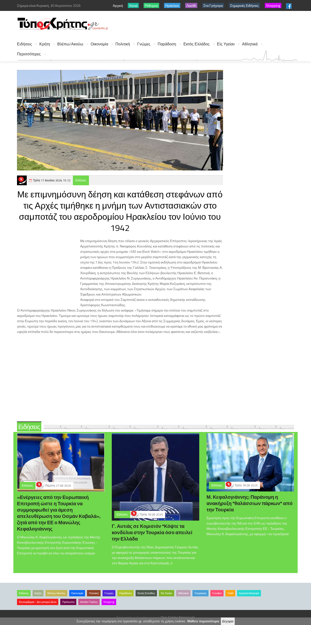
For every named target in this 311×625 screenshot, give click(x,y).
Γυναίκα (217, 593)
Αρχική (118, 5)
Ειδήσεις (24, 44)
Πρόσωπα (68, 602)
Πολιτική (122, 44)
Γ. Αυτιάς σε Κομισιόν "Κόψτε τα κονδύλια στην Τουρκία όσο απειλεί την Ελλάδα (152, 532)
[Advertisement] (209, 24)
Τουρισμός (200, 593)
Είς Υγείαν (226, 44)
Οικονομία (99, 44)
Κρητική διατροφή (249, 593)
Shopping (109, 602)
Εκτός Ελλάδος (196, 44)
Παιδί (230, 593)
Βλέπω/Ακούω (70, 44)
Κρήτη (44, 44)
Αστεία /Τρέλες (89, 602)
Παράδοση (167, 44)
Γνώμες (143, 44)
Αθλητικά (250, 44)
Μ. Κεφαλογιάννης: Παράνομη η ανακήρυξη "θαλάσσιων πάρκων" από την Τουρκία (250, 503)
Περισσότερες (29, 54)
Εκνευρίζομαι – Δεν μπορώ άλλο (37, 602)
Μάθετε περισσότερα (203, 621)
